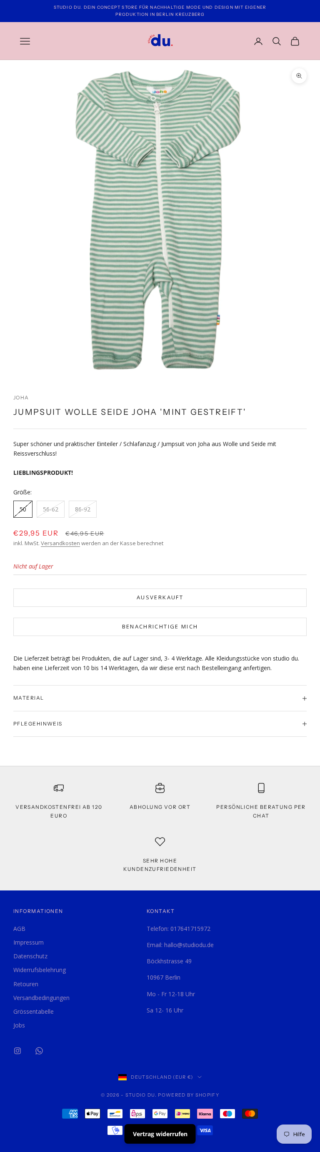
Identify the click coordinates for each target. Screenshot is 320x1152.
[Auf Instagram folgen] (17, 1051)
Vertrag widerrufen (160, 1134)
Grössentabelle (33, 1011)
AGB (19, 929)
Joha (21, 397)
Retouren (25, 984)
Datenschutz (30, 956)
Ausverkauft (160, 597)
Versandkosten (60, 543)
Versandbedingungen (41, 998)
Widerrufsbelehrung (39, 970)
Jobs (19, 1025)
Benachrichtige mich (160, 626)
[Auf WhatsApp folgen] (39, 1051)
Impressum (28, 942)
